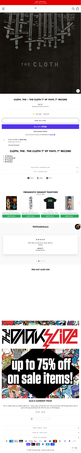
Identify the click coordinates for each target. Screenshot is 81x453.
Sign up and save (39, 432)
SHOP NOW (40, 412)
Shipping (34, 106)
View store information (13, 145)
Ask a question (40, 171)
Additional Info (40, 428)
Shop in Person (40, 437)
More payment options (40, 131)
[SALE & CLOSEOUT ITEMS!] (40, 359)
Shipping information (40, 167)
